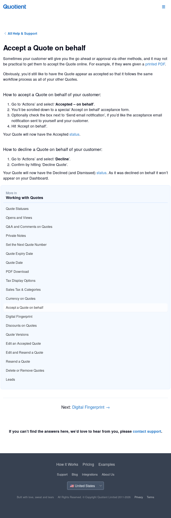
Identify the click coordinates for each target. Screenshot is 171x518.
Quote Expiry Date (19, 253)
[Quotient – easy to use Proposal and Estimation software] (14, 6)
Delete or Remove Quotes (25, 370)
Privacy (139, 497)
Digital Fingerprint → (91, 407)
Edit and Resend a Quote (24, 352)
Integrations (90, 474)
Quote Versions (17, 334)
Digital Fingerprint (19, 316)
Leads (10, 379)
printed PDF (155, 63)
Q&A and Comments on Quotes (29, 226)
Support (62, 474)
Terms (150, 497)
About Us (108, 474)
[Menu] (163, 7)
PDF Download (17, 271)
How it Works (67, 464)
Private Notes (16, 235)
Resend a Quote (18, 361)
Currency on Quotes (20, 298)
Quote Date (14, 262)
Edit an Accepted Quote (23, 343)
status (74, 134)
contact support (147, 431)
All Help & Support (22, 33)
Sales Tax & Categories (23, 289)
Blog (75, 474)
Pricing (88, 464)
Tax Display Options (20, 280)
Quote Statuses (17, 208)
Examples (106, 464)
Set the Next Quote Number (26, 244)
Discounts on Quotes (21, 325)
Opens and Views (19, 217)
